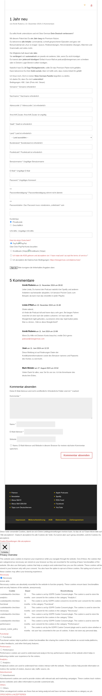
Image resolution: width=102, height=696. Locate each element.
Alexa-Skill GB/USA (18, 504)
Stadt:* (13, 124)
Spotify (58, 496)
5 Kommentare (48, 24)
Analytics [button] (3, 659)
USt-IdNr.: (14, 231)
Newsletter (15, 496)
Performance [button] (5, 647)
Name (13, 424)
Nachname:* (15, 96)
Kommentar (15, 396)
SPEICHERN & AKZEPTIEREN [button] (13, 694)
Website (13, 439)
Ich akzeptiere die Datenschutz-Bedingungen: (46, 260)
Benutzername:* (16, 161)
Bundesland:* (15, 143)
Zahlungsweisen (77, 520)
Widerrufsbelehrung (36, 520)
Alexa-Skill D (16, 500)
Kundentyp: (14, 219)
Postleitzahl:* (15, 152)
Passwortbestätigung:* (19, 193)
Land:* (12, 133)
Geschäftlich (18, 225)
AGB (50, 520)
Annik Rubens (18, 24)
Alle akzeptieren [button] (24, 541)
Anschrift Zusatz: (17, 115)
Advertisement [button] (6, 672)
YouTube (59, 507)
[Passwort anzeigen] (11, 188)
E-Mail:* (13, 171)
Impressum (20, 520)
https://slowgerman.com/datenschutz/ (65, 260)
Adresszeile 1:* (16, 105)
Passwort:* (14, 180)
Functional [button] (4, 634)
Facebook (60, 504)
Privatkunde (17, 222)
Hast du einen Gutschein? (20, 240)
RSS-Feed (60, 500)
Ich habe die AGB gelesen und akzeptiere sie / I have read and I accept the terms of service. (50, 255)
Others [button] (3, 685)
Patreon (14, 493)
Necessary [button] (4, 575)
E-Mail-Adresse (17, 432)
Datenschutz (61, 520)
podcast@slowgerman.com (33, 339)
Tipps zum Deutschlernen (21, 507)
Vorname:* (14, 87)
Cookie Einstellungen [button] (8, 541)
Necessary (7, 578)
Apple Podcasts (62, 493)
